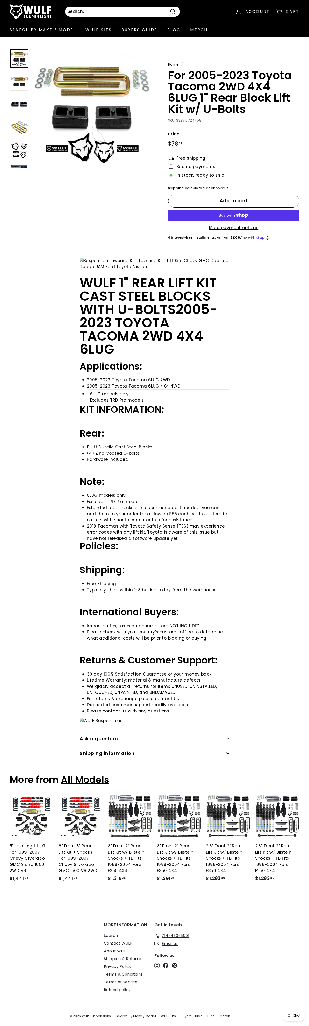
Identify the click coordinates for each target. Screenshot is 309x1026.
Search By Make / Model (43, 30)
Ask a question (99, 738)
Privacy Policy (117, 966)
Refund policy (117, 989)
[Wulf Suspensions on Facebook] (165, 965)
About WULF (116, 951)
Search (111, 935)
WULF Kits (98, 30)
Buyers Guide (139, 30)
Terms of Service (121, 982)
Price (173, 134)
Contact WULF (118, 943)
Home (173, 64)
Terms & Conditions (123, 974)
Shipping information (107, 753)
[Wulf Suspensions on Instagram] (157, 965)
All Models (85, 779)
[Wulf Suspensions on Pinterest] (174, 965)
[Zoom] (92, 108)
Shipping (176, 188)
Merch (199, 30)
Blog (174, 30)
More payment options (234, 227)
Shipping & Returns (122, 959)
